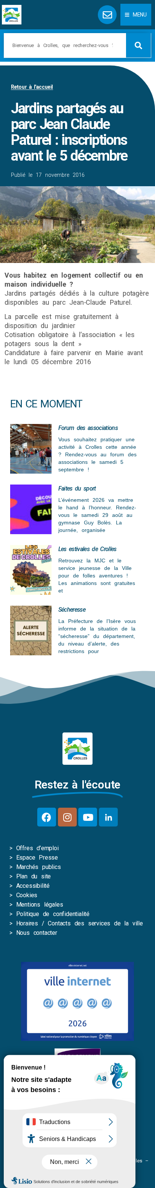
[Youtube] (87, 817)
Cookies (27, 895)
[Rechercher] (138, 45)
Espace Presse (37, 857)
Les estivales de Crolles (87, 549)
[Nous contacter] (107, 14)
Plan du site (33, 876)
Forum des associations (88, 427)
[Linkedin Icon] (108, 817)
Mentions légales (39, 904)
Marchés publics (38, 866)
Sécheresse (71, 609)
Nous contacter (36, 932)
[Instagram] (67, 817)
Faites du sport (77, 488)
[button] (135, 15)
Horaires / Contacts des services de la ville (79, 923)
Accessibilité (33, 885)
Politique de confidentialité (53, 914)
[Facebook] (46, 817)
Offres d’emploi (37, 848)
